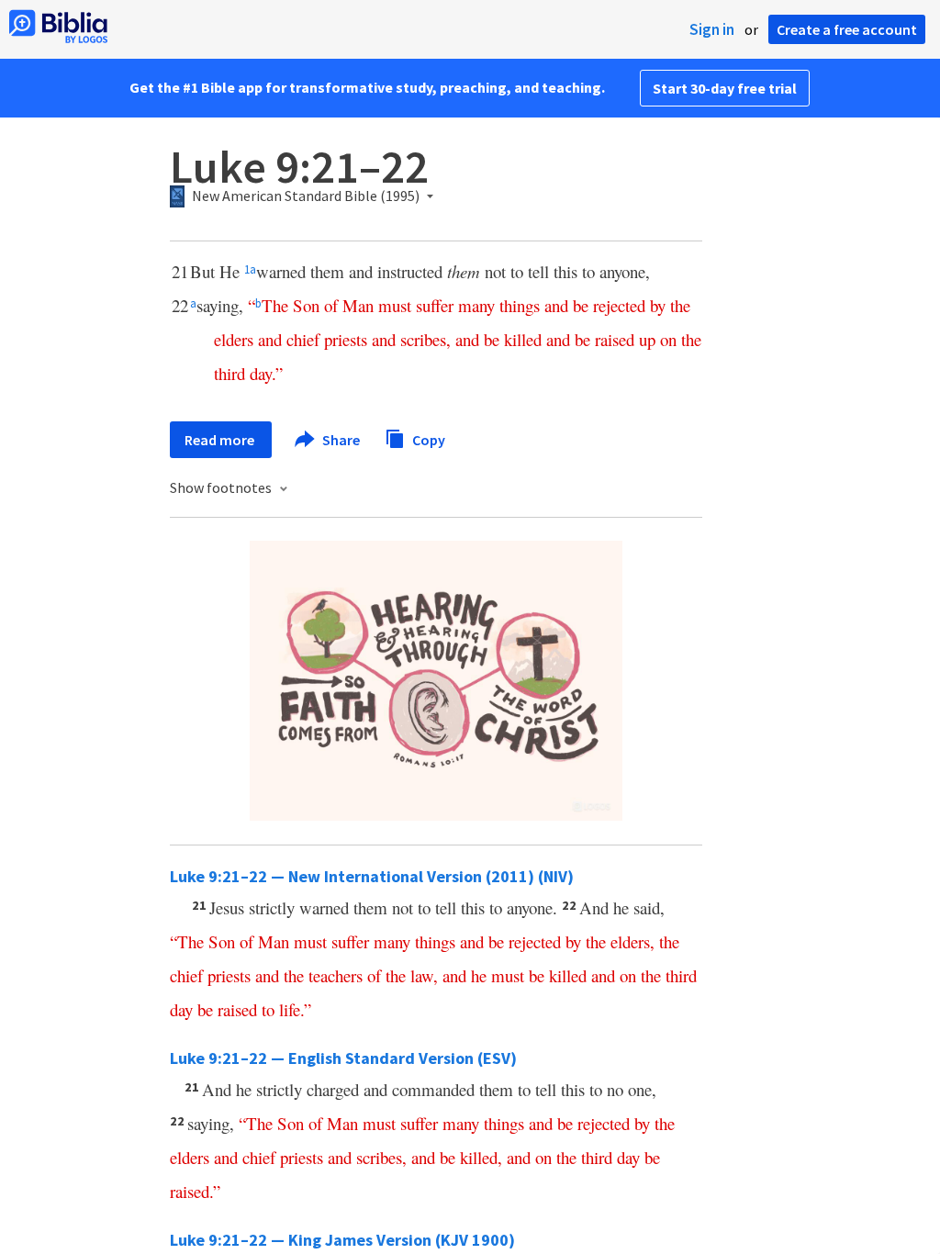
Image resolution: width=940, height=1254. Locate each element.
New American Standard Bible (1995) (306, 196)
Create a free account (847, 29)
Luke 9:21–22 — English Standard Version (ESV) (343, 1058)
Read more (221, 440)
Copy (427, 439)
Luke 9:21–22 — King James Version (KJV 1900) (342, 1239)
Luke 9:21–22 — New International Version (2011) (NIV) (372, 876)
